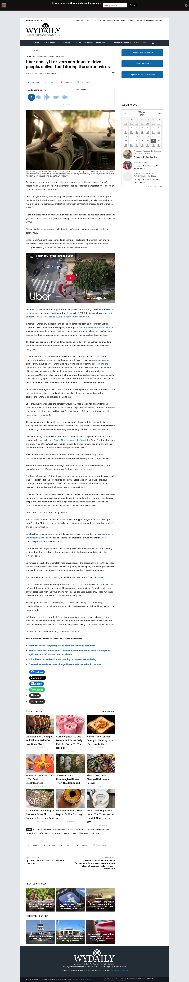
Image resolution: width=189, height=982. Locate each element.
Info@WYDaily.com (121, 970)
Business (35, 50)
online (100, 577)
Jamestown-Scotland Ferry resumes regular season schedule (40, 938)
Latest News (31, 833)
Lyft (46, 833)
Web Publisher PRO (89, 979)
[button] (153, 43)
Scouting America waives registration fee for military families (40, 906)
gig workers (80, 829)
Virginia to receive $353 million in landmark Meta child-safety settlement (71, 906)
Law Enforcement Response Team (97, 327)
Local (40, 56)
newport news (56, 833)
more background (46, 229)
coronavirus (37, 829)
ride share (66, 833)
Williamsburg (83, 833)
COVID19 (70, 829)
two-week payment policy (74, 476)
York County (95, 833)
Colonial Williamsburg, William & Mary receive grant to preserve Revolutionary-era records (100, 905)
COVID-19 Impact (59, 829)
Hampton (90, 829)
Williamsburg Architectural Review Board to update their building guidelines (70, 938)
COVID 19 (47, 829)
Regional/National (55, 56)
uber (74, 833)
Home (28, 50)
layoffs (40, 833)
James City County (102, 829)
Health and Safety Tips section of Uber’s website (66, 440)
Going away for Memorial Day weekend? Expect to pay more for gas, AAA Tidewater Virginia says (100, 937)
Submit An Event (130, 105)
